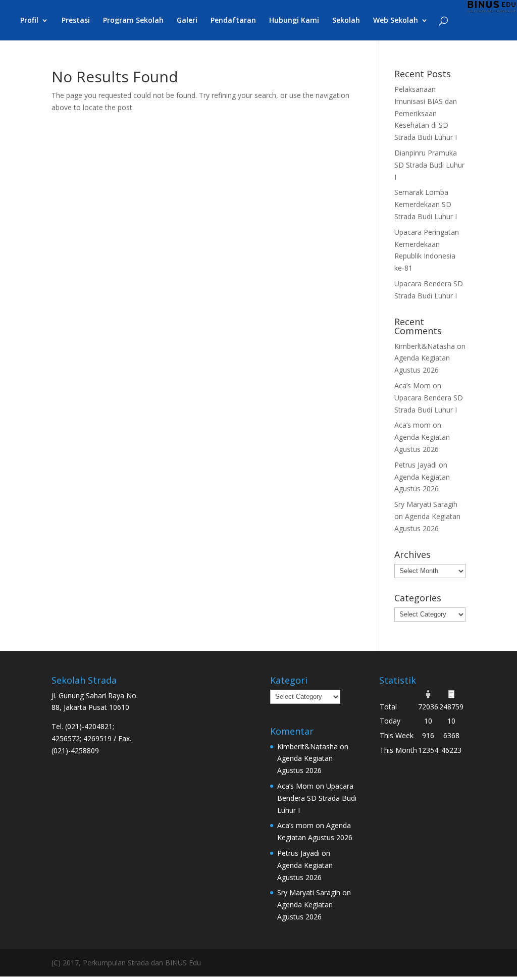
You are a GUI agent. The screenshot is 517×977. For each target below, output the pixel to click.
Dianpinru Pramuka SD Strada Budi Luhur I (429, 165)
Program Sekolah (133, 21)
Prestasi (76, 21)
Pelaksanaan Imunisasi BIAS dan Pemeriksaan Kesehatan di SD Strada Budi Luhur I (425, 113)
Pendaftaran (233, 21)
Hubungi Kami (294, 21)
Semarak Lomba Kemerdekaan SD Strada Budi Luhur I (425, 204)
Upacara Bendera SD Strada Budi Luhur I (316, 798)
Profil (29, 21)
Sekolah (346, 21)
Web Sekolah (395, 21)
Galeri (187, 21)
